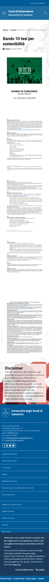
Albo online (6, 531)
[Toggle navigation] (4, 13)
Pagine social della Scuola (11, 504)
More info (17, 564)
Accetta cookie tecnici (24, 569)
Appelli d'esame (8, 511)
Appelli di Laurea (8, 518)
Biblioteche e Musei (9, 481)
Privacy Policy (6, 578)
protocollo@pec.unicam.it (14, 440)
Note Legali (31, 578)
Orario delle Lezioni (9, 460)
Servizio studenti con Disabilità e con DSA (18, 487)
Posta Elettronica (8, 494)
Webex (4, 474)
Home (5, 29)
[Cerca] (45, 12)
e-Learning (6, 467)
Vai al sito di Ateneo (37, 3)
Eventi (13, 29)
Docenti (5, 524)
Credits (40, 578)
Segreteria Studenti (9, 454)
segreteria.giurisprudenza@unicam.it (20, 438)
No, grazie (40, 570)
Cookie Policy (19, 578)
